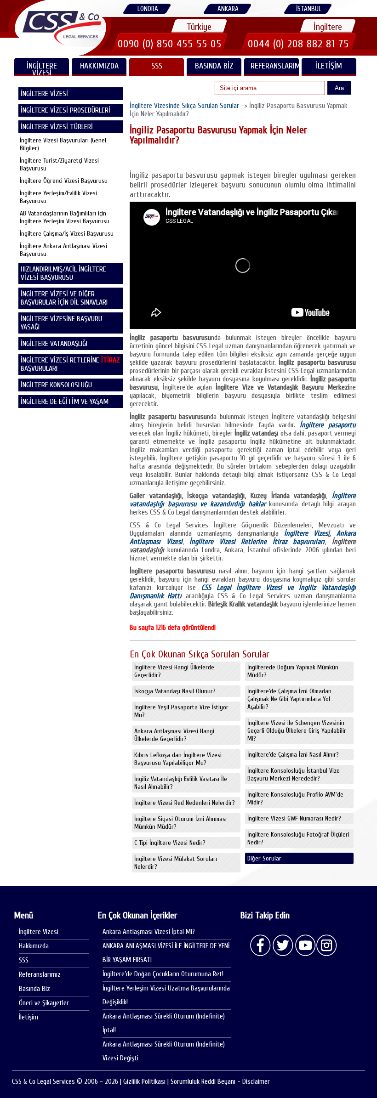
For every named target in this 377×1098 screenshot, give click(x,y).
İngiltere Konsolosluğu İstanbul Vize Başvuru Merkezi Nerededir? (293, 774)
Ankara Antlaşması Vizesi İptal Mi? (149, 932)
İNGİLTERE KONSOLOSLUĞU (56, 385)
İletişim (329, 66)
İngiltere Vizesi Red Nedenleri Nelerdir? (184, 803)
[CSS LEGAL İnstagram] (327, 945)
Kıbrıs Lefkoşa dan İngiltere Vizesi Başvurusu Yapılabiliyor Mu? (178, 759)
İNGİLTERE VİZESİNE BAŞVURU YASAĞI (61, 323)
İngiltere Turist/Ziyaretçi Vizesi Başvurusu (59, 164)
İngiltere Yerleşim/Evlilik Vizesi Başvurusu (58, 197)
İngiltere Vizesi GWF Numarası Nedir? (294, 818)
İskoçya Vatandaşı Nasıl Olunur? (175, 691)
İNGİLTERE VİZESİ (42, 68)
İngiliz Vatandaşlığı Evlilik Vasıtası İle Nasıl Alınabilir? (180, 783)
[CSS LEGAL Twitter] (283, 945)
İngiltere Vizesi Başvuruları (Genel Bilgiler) (63, 144)
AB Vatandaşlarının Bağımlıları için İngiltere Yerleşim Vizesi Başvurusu (64, 217)
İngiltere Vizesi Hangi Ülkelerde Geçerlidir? (174, 671)
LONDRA (147, 9)
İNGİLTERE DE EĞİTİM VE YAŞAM (65, 401)
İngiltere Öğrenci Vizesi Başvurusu (64, 181)
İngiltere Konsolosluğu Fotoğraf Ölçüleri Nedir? (298, 838)
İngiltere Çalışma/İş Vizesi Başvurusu (67, 234)
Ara (339, 88)
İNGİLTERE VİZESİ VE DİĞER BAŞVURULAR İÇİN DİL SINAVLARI (64, 298)
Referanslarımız (275, 66)
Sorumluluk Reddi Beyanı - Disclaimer (220, 1082)
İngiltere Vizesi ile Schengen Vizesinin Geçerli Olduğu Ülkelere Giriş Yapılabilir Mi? (296, 730)
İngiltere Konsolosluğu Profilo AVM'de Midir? (295, 798)
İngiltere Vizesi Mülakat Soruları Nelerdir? (175, 863)
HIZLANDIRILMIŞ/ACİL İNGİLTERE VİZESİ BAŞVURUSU (63, 273)
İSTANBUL (308, 9)
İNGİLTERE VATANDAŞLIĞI (54, 344)
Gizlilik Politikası (144, 1082)
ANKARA (228, 9)
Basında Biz (214, 66)
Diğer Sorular (264, 858)
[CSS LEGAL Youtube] (305, 945)
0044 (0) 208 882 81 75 (298, 44)
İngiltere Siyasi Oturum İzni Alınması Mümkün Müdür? (180, 823)
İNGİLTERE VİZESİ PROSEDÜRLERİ (65, 110)
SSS (156, 66)
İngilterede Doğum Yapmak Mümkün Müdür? (292, 671)
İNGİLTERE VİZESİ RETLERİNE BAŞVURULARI (70, 364)
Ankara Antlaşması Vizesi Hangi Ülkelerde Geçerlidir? (174, 735)
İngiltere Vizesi (38, 932)
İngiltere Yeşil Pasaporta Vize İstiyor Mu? (181, 711)
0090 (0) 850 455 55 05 (170, 44)
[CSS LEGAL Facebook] (261, 945)
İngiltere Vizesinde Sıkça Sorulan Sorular (184, 106)
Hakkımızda (99, 66)
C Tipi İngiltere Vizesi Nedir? (170, 843)
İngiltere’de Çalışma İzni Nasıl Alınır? (293, 754)
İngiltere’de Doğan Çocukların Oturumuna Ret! (163, 974)
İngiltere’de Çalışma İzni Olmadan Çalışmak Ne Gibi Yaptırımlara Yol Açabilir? (289, 699)
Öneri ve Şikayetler (44, 1003)
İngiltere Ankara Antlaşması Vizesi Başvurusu (63, 250)
